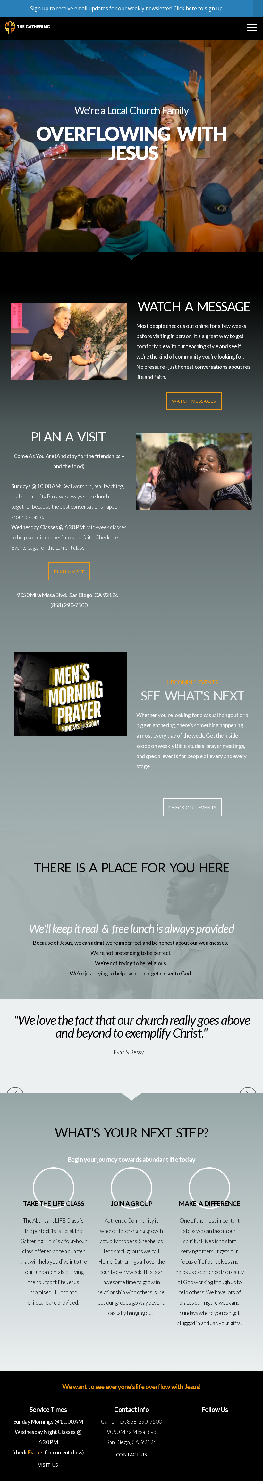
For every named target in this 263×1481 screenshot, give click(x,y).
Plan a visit (69, 571)
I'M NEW (131, 182)
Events (19, 547)
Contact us (131, 1454)
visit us (48, 1464)
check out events (192, 807)
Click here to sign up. (199, 8)
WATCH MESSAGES (194, 401)
